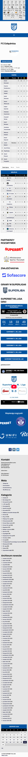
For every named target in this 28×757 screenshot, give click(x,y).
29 (21, 742)
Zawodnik (6, 78)
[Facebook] (10, 449)
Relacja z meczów (7, 529)
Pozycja (14, 78)
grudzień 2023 (6, 625)
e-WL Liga (5, 504)
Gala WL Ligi (6, 508)
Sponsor (5, 531)
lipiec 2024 (5, 611)
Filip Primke (6, 151)
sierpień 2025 (6, 583)
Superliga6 (5, 533)
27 (14, 742)
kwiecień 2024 (6, 617)
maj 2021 (5, 691)
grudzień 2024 (6, 600)
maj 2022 (5, 665)
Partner (4, 514)
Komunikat (5, 510)
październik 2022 (7, 655)
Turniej (4, 540)
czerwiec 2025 (6, 588)
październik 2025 (7, 579)
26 (10, 742)
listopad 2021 (6, 678)
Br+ (24, 175)
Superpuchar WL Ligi (8, 535)
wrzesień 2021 (6, 682)
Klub (8, 175)
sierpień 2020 (6, 710)
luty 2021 (5, 697)
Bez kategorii (6, 500)
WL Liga (5, 546)
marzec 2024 (6, 619)
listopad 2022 (6, 653)
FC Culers (11, 193)
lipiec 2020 (5, 712)
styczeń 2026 (6, 573)
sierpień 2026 (6, 558)
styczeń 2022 (6, 674)
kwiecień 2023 (6, 642)
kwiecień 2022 (6, 668)
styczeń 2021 (6, 699)
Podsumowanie (6, 521)
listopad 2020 (6, 703)
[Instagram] (14, 449)
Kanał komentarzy (7, 487)
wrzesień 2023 (6, 632)
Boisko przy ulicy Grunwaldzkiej (14, 317)
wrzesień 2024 (6, 606)
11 (6, 737)
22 (21, 739)
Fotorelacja (5, 506)
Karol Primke (7, 148)
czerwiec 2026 (6, 562)
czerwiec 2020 (6, 714)
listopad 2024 (6, 602)
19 (10, 739)
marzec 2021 (6, 695)
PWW (10, 220)
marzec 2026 (6, 569)
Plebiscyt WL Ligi (7, 518)
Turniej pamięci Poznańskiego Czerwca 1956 (13, 541)
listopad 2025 (6, 577)
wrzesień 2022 (6, 657)
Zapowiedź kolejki (7, 550)
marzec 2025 (6, 594)
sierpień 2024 (6, 609)
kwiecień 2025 (6, 592)
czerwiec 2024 (6, 613)
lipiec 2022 (5, 661)
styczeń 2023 (6, 649)
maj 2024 (5, 615)
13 (13, 737)
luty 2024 (5, 621)
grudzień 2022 (6, 651)
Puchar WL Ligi (6, 525)
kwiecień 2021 (6, 693)
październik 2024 (7, 604)
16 (24, 737)
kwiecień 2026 (6, 566)
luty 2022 (5, 672)
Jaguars (11, 212)
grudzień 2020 (6, 701)
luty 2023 (5, 646)
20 (14, 739)
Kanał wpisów (6, 485)
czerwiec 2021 (6, 689)
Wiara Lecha (5, 755)
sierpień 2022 (6, 659)
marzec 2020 (6, 720)
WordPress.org (6, 489)
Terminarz (5, 537)
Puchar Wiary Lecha (7, 523)
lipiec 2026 (5, 560)
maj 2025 (5, 590)
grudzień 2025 (6, 575)
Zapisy (4, 548)
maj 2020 (5, 716)
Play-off (5, 516)
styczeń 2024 (6, 623)
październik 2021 (7, 680)
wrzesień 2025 (6, 581)
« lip (2, 748)
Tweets (18, 167)
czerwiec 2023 (6, 638)
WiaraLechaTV (6, 544)
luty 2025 (5, 596)
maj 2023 (5, 640)
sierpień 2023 (6, 634)
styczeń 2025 (6, 598)
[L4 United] (25, 311)
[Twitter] (17, 449)
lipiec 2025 (5, 585)
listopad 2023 (6, 628)
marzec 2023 (6, 644)
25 (6, 742)
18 (6, 739)
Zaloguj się (5, 483)
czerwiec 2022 (6, 663)
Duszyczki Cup (6, 502)
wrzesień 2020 (6, 708)
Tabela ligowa (5, 167)
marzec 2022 (6, 670)
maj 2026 (5, 564)
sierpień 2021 (6, 684)
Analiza (4, 497)
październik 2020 (7, 705)
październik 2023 (7, 630)
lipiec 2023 (5, 636)
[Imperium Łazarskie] (3, 311)
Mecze (12, 167)
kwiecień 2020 (6, 718)
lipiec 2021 (5, 686)
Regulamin (5, 527)
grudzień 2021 (6, 676)
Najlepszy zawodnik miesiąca (10, 512)
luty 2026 (5, 571)
